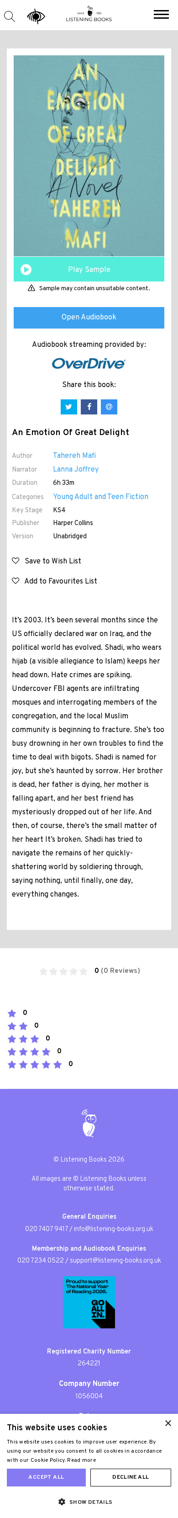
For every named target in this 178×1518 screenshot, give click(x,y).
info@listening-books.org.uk (113, 1229)
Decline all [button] (130, 1477)
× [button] (167, 1423)
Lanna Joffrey (76, 469)
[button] (161, 15)
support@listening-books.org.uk (115, 1261)
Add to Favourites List (58, 581)
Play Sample (89, 270)
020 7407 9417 (46, 1229)
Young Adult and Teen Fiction (100, 497)
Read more (81, 1460)
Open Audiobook (89, 317)
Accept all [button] (46, 1477)
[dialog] (89, 1466)
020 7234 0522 (40, 1261)
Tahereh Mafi (74, 456)
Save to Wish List (50, 561)
